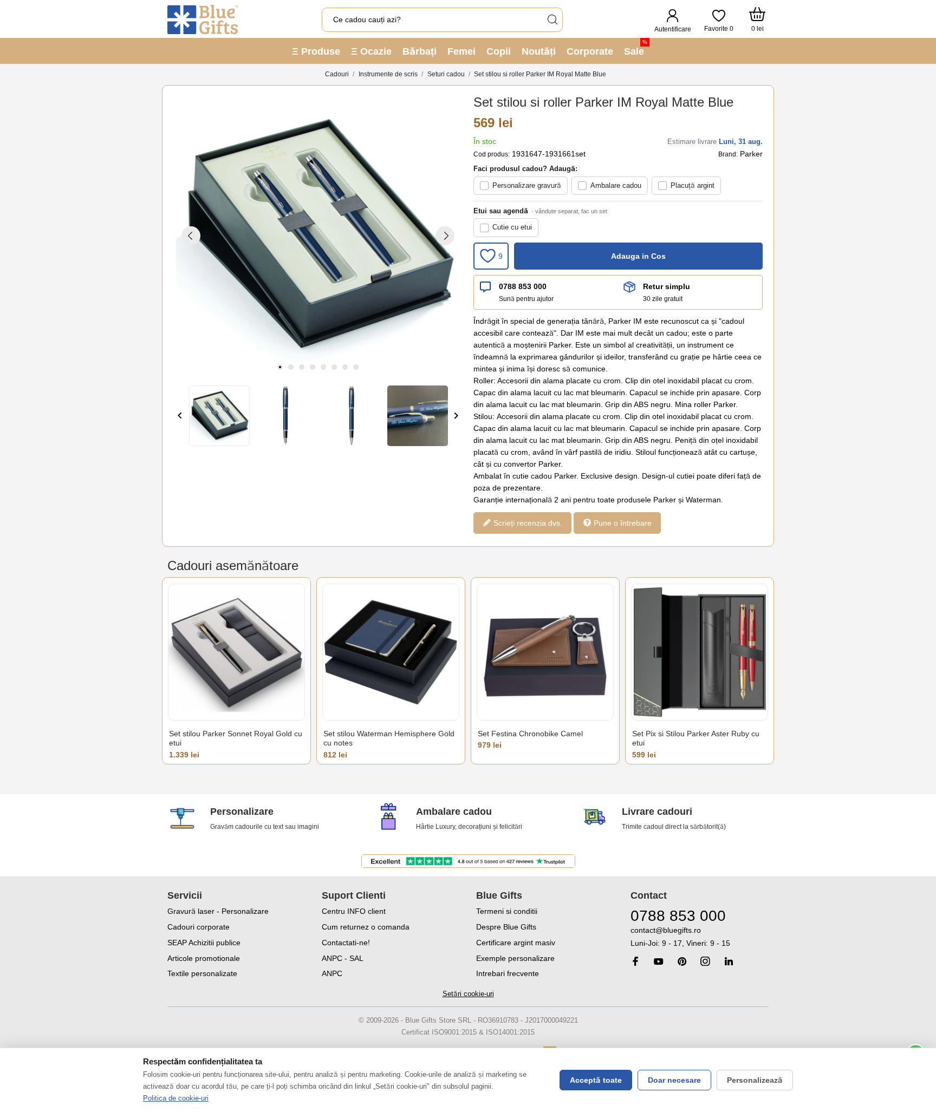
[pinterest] (682, 961)
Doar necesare (674, 1080)
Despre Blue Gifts (506, 927)
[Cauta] (552, 20)
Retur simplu (666, 286)
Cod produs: (491, 154)
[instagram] (705, 961)
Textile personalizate (202, 973)
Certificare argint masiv (515, 942)
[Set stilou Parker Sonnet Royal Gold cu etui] (236, 652)
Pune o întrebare (622, 522)
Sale (635, 48)
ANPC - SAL (342, 958)
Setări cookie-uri (468, 994)
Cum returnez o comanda (366, 927)
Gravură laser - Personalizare (218, 911)
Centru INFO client (354, 911)
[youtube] (658, 961)
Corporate (590, 51)
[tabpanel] (318, 235)
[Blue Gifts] (202, 19)
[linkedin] (728, 961)
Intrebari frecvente (507, 973)
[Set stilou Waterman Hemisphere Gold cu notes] (390, 652)
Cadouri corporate (198, 927)
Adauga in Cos (638, 256)
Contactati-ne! (346, 942)
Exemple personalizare (515, 958)
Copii (498, 51)
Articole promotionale (203, 958)
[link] (699, 937)
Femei (461, 51)
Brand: (728, 154)
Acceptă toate (596, 1080)
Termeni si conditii (506, 911)
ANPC (332, 973)
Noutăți (539, 51)
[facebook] (635, 961)
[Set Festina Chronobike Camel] (545, 652)
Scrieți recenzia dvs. (526, 522)
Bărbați (419, 51)
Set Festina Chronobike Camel (530, 733)
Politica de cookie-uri (176, 1098)
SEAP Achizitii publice (203, 942)
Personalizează (755, 1080)
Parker (751, 153)
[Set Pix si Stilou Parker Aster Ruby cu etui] (699, 652)
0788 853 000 (523, 286)
